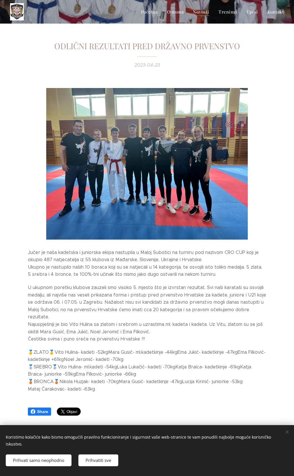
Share (42, 411)
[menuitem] (151, 12)
